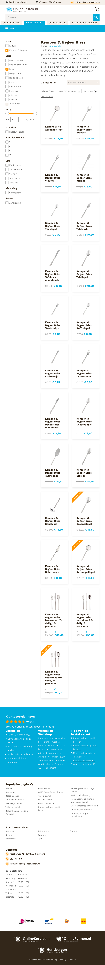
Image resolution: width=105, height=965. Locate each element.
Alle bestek (55, 46)
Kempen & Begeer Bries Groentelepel (84, 521)
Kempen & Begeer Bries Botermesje (52, 569)
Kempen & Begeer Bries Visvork (52, 177)
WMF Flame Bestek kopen (50, 792)
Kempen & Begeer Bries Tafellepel (84, 274)
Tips (40, 838)
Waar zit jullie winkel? (84, 764)
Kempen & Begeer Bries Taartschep (52, 472)
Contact (74, 831)
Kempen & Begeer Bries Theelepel (52, 225)
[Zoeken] (96, 17)
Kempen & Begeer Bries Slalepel (84, 472)
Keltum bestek (45, 799)
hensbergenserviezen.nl (84, 23)
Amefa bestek (45, 796)
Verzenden (10, 838)
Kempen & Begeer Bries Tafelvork (84, 225)
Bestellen (9, 831)
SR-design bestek (14, 803)
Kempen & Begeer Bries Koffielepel (84, 325)
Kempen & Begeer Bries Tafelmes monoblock (52, 276)
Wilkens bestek (13, 807)
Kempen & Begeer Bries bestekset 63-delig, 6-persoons (84, 620)
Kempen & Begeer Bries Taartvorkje (52, 325)
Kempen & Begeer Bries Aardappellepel (85, 569)
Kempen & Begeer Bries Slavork (84, 129)
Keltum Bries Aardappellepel (54, 128)
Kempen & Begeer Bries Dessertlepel (84, 421)
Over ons (42, 835)
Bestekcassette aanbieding (84, 805)
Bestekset (10, 792)
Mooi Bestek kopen (14, 799)
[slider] (7, 113)
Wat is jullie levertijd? (84, 760)
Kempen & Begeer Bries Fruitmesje (52, 373)
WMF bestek (44, 788)
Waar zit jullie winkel (81, 809)
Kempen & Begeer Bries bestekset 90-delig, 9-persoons (53, 677)
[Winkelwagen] (97, 9)
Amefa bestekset (46, 803)
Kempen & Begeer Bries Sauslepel (52, 521)
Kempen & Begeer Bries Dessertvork (84, 373)
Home (44, 46)
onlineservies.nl (57, 23)
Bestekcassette (13, 796)
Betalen (9, 835)
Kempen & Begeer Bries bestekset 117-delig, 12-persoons (53, 620)
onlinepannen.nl (11, 23)
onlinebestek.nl (34, 23)
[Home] (21, 9)
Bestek (8, 788)
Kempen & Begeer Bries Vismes (84, 177)
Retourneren (44, 831)
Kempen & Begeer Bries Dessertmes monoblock (52, 423)
